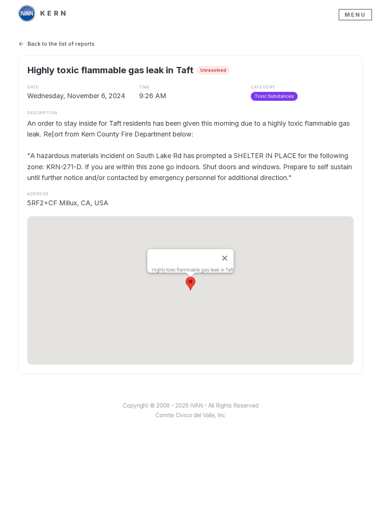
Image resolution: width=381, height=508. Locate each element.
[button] (190, 283)
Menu (355, 14)
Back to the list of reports (61, 44)
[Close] (225, 258)
